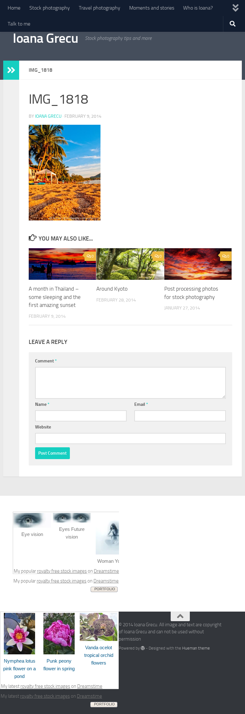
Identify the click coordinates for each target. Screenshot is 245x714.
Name (42, 404)
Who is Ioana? (198, 8)
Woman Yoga (111, 561)
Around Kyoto (112, 289)
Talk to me (19, 24)
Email (141, 404)
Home (14, 8)
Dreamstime (106, 571)
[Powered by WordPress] (143, 648)
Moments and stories (151, 8)
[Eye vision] (32, 526)
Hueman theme (196, 648)
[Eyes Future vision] (72, 521)
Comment (46, 361)
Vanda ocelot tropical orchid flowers (98, 655)
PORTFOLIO (104, 589)
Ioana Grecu (45, 38)
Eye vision (32, 534)
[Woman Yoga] (111, 553)
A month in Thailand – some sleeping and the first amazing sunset (55, 297)
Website (43, 427)
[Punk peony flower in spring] (59, 653)
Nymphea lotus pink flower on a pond (19, 668)
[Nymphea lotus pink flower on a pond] (19, 653)
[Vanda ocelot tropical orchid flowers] (98, 639)
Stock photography (49, 8)
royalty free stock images (62, 571)
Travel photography (99, 8)
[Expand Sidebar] (11, 70)
